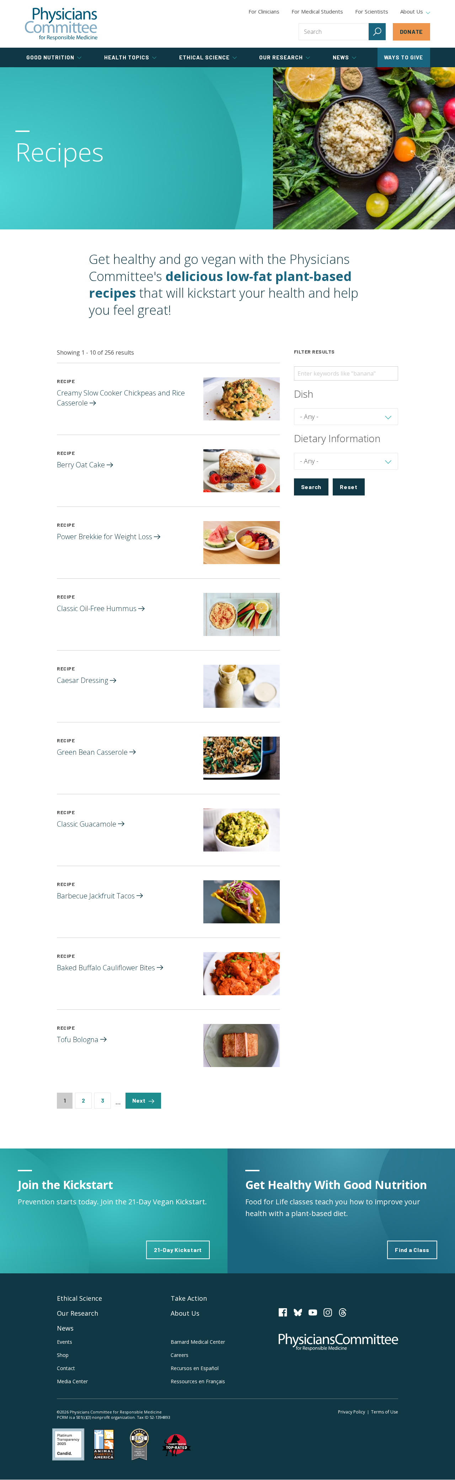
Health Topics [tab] (126, 57)
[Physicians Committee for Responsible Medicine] (61, 24)
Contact (66, 1368)
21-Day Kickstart (178, 1249)
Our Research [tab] (281, 57)
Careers (179, 1355)
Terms (384, 1412)
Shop (63, 1355)
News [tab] (341, 57)
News (65, 1328)
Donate (411, 31)
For (317, 11)
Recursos (195, 1368)
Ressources (198, 1381)
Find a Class (412, 1249)
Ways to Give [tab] (403, 57)
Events (64, 1341)
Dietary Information (337, 438)
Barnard (198, 1341)
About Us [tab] (411, 12)
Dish (303, 393)
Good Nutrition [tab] (50, 57)
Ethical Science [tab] (204, 57)
